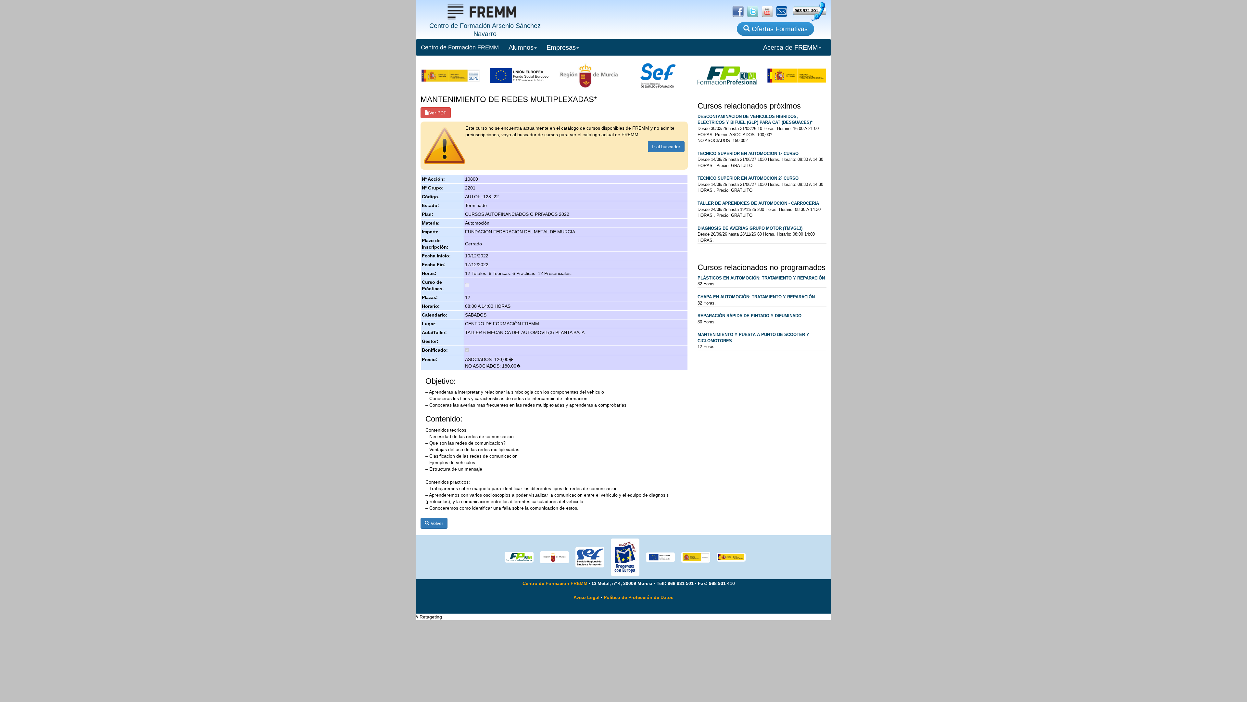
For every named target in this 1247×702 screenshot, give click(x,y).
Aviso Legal (586, 597)
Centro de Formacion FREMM (555, 583)
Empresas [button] (561, 47)
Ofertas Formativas (779, 28)
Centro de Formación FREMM (460, 47)
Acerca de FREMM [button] (790, 47)
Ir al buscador (666, 146)
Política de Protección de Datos (639, 597)
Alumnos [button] (521, 47)
